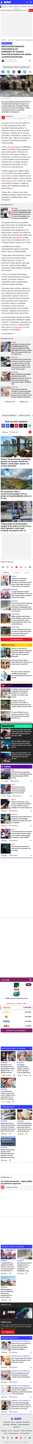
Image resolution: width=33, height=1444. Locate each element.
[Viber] (3, 426)
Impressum (16, 1430)
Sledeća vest (24, 401)
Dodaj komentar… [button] (12, 1187)
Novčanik (10, 40)
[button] (30, 60)
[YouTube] (21, 426)
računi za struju (24, 415)
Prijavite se (9, 1332)
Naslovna (3, 40)
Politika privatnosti (13, 1433)
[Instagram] (16, 426)
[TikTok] (25, 426)
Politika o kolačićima (26, 1430)
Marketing (4, 1430)
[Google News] (30, 426)
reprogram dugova (13, 147)
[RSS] (25, 567)
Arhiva (5, 1433)
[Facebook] (8, 426)
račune (8, 181)
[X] (12, 426)
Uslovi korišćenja (25, 1433)
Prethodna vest (10, 401)
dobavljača (16, 237)
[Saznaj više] (30, 1304)
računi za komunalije (9, 415)
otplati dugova (18, 327)
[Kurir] (5, 2)
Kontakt (10, 1430)
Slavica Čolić (12, 60)
